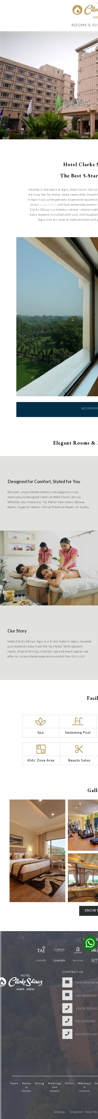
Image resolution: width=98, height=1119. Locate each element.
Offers (69, 1083)
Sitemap (59, 1111)
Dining (39, 1083)
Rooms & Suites (26, 1087)
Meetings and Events (55, 1087)
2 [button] (88, 428)
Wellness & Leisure (84, 1087)
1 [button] (81, 428)
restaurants (48, 204)
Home (14, 1083)
